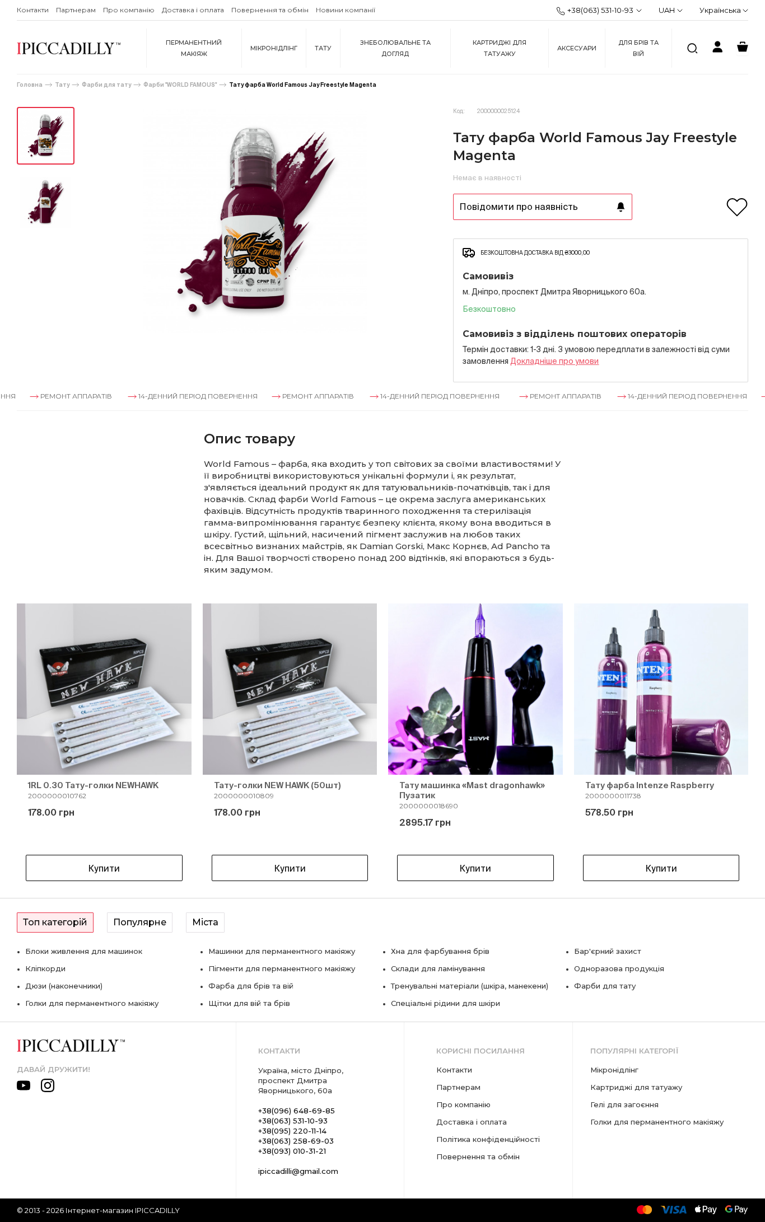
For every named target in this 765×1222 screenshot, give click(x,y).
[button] (45, 744)
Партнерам (76, 10)
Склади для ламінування (438, 968)
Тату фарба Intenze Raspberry (649, 785)
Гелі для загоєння (624, 1104)
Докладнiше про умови (554, 361)
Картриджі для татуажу (499, 48)
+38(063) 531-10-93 (600, 10)
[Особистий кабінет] (717, 48)
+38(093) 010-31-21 (292, 1150)
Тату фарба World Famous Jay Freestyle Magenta (302, 85)
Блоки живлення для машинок (83, 951)
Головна (30, 85)
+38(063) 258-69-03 (296, 1140)
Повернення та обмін (270, 10)
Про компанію (129, 10)
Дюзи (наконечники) (63, 985)
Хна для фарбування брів (440, 951)
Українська (721, 10)
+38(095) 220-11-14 (292, 1130)
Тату (323, 48)
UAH (667, 10)
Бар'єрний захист (607, 951)
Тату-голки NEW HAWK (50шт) (277, 785)
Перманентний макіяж (194, 48)
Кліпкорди (45, 968)
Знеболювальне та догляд (395, 48)
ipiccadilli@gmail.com (298, 1171)
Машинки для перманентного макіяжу (281, 951)
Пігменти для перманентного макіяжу (281, 968)
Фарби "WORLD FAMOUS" (180, 85)
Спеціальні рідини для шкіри (445, 1003)
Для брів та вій (638, 48)
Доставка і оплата (193, 10)
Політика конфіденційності (488, 1139)
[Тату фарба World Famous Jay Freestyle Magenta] (45, 136)
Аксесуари (576, 48)
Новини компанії (345, 10)
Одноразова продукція (619, 968)
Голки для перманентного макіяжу (91, 1003)
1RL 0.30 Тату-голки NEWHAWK (93, 785)
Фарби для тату (106, 85)
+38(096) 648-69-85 (296, 1110)
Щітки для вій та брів (249, 1003)
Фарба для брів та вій (250, 985)
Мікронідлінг (273, 48)
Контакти (33, 10)
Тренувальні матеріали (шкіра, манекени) (469, 985)
